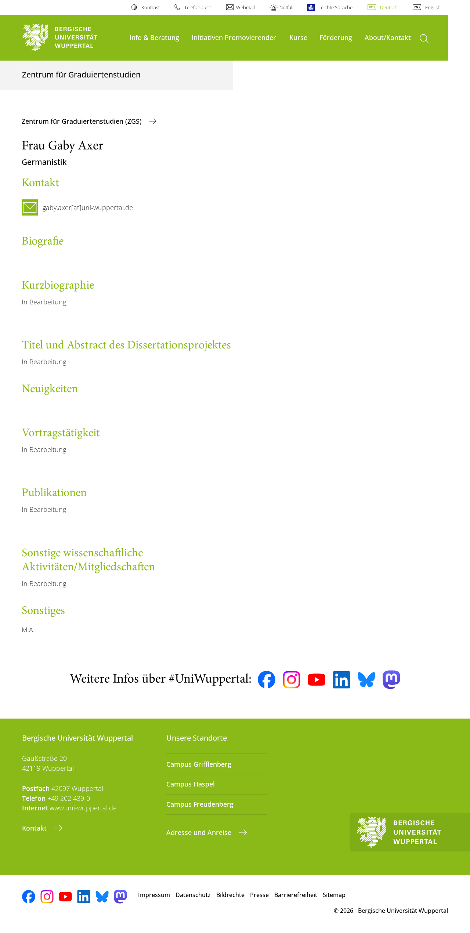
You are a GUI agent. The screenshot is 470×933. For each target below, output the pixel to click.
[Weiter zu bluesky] (366, 679)
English (433, 7)
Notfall (286, 7)
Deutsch (389, 7)
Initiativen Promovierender (234, 37)
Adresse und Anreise (199, 832)
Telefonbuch (198, 7)
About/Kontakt (388, 37)
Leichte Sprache (335, 7)
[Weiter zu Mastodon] (391, 679)
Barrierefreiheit (295, 895)
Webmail (245, 7)
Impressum (154, 895)
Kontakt (35, 828)
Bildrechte (230, 895)
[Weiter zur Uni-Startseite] (72, 37)
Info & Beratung (154, 37)
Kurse (298, 37)
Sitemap (334, 895)
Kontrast (150, 7)
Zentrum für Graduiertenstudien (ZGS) (83, 121)
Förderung (335, 37)
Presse (259, 895)
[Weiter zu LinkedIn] (341, 679)
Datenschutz (193, 895)
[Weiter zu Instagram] (291, 679)
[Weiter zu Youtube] (316, 679)
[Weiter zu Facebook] (266, 679)
